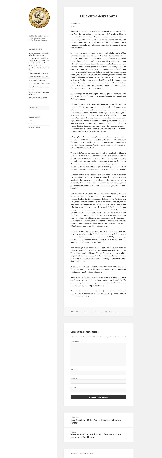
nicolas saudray (113, 312)
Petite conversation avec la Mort (39, 73)
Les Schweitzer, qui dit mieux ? (39, 77)
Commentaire (76, 341)
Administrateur (88, 312)
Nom (73, 370)
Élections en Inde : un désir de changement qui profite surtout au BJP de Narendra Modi (39, 60)
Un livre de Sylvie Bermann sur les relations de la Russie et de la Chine (39, 68)
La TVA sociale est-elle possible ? (39, 83)
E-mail (74, 378)
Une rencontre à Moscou (37, 80)
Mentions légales (34, 127)
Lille (106, 312)
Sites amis (32, 124)
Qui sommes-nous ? (35, 117)
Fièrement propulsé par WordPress (82, 453)
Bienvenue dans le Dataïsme (38, 98)
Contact (31, 120)
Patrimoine (99, 312)
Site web (74, 387)
